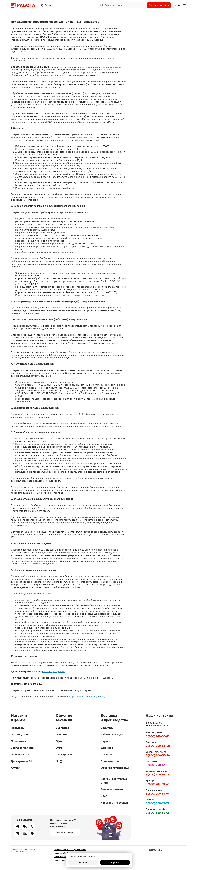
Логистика (107, 754)
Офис (59, 741)
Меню (178, 5)
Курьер (105, 741)
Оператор (62, 734)
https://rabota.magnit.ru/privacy (87, 696)
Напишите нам (65, 832)
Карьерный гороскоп (114, 802)
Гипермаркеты (20, 754)
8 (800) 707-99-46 (157, 784)
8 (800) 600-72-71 (157, 803)
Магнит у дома (20, 734)
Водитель (107, 727)
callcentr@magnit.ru (53, 671)
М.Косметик (18, 741)
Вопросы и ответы (112, 789)
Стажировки (64, 754)
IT (57, 761)
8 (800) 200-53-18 (157, 764)
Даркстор (107, 747)
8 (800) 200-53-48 (158, 755)
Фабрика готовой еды (115, 767)
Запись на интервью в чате (114, 780)
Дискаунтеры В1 (21, 761)
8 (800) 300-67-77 (157, 774)
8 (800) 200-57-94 (158, 793)
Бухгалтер (62, 727)
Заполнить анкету (159, 5)
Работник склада (112, 734)
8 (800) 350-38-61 (157, 812)
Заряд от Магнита (22, 747)
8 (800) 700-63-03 (158, 736)
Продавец (17, 727)
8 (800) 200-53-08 (158, 745)
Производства (110, 761)
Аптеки (15, 767)
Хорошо (115, 862)
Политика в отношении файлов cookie (70, 850)
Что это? (83, 862)
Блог (104, 795)
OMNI (59, 747)
